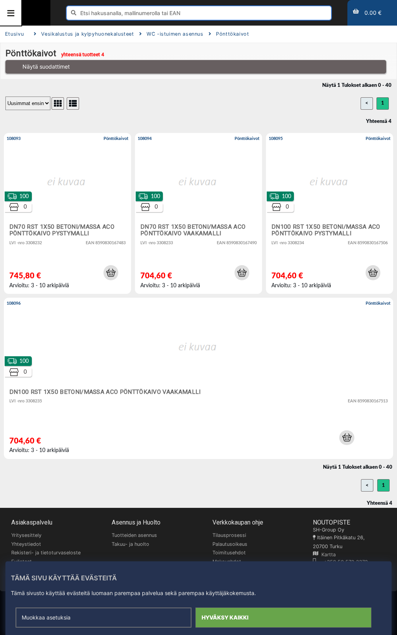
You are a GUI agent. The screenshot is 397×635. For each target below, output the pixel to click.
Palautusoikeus (229, 544)
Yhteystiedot (26, 544)
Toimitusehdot (229, 553)
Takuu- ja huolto (130, 544)
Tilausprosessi (229, 535)
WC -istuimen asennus (175, 34)
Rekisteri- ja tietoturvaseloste (46, 553)
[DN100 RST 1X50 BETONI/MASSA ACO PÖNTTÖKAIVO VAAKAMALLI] (198, 378)
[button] (111, 272)
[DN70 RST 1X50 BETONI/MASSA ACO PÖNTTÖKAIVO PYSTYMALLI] (67, 213)
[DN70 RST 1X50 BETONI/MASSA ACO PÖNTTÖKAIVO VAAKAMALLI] (198, 213)
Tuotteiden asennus (134, 535)
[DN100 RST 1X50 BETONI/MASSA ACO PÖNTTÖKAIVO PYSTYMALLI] (329, 213)
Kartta (327, 554)
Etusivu (14, 34)
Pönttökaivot (232, 34)
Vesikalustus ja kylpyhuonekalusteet (87, 34)
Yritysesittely (26, 535)
